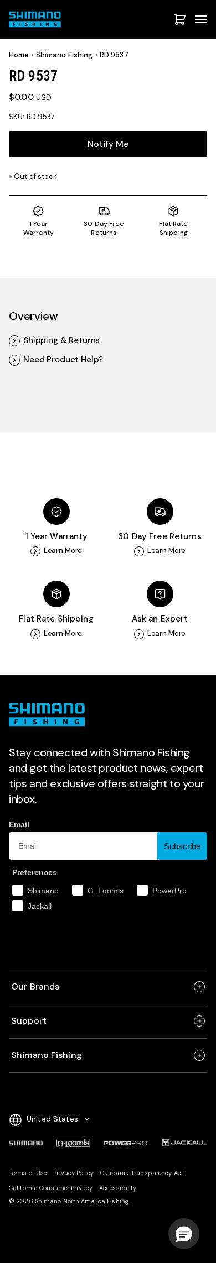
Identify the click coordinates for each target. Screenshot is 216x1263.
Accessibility (117, 1188)
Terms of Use (28, 1173)
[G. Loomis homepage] (73, 1143)
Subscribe (182, 846)
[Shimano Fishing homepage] (36, 19)
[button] (183, 1233)
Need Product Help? (63, 360)
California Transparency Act (141, 1173)
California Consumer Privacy (50, 1188)
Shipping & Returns (61, 340)
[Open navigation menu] (201, 19)
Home (19, 55)
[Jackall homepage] (184, 1143)
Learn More (63, 550)
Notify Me (108, 144)
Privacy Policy (73, 1173)
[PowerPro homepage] (126, 1143)
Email (19, 824)
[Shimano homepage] (26, 1143)
